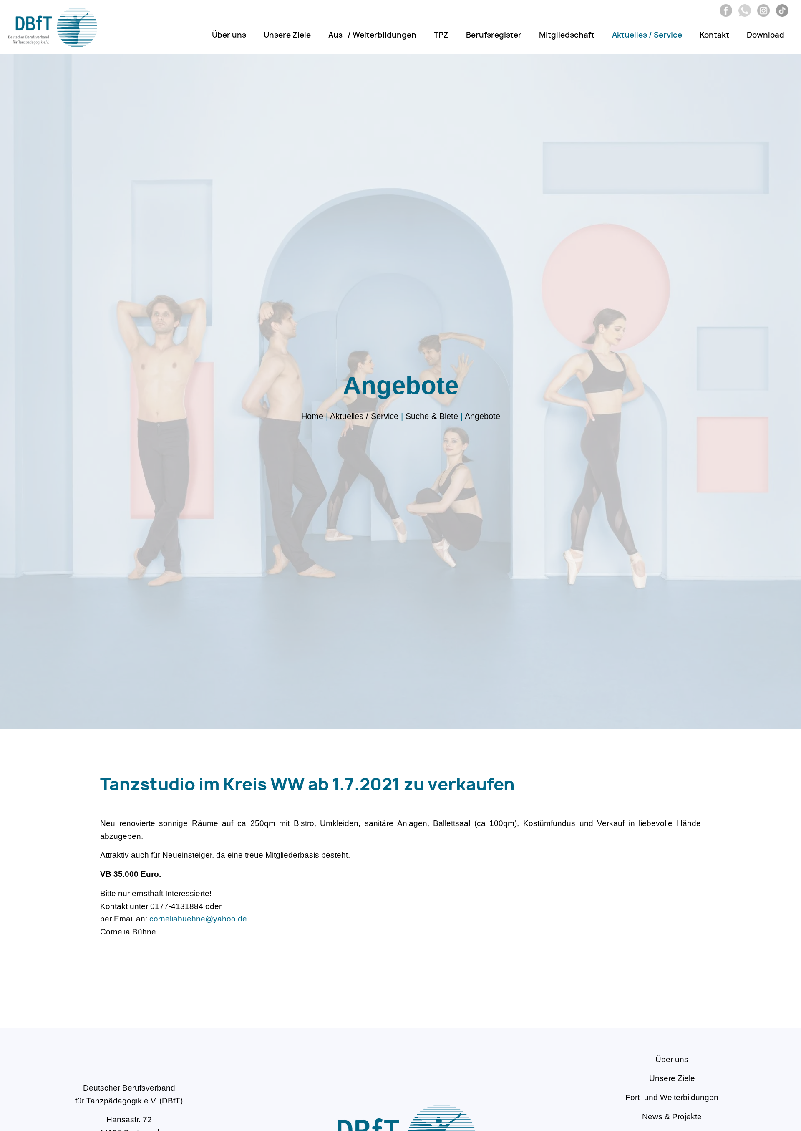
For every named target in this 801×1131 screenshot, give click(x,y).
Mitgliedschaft (566, 35)
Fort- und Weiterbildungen (671, 1097)
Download (765, 35)
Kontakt (714, 35)
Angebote (482, 416)
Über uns (229, 35)
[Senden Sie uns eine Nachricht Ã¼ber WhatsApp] (742, 14)
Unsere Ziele (287, 35)
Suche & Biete (432, 416)
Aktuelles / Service (647, 35)
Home (312, 416)
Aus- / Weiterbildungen (372, 35)
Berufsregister (493, 35)
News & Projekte (672, 1116)
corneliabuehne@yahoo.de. (199, 918)
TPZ (441, 35)
